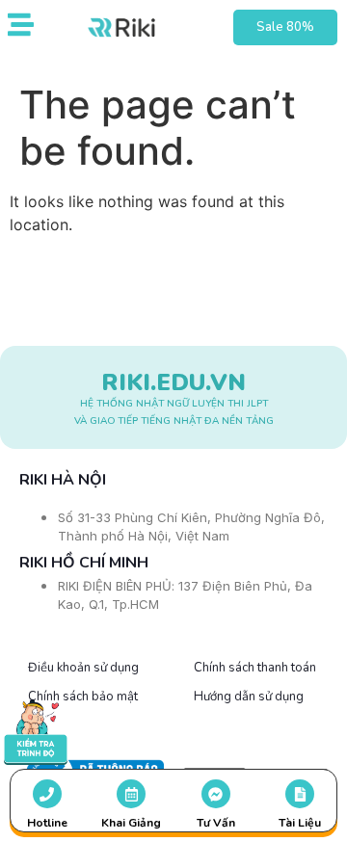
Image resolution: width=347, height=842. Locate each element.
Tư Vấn (216, 822)
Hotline (47, 822)
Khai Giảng (131, 822)
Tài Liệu (300, 822)
